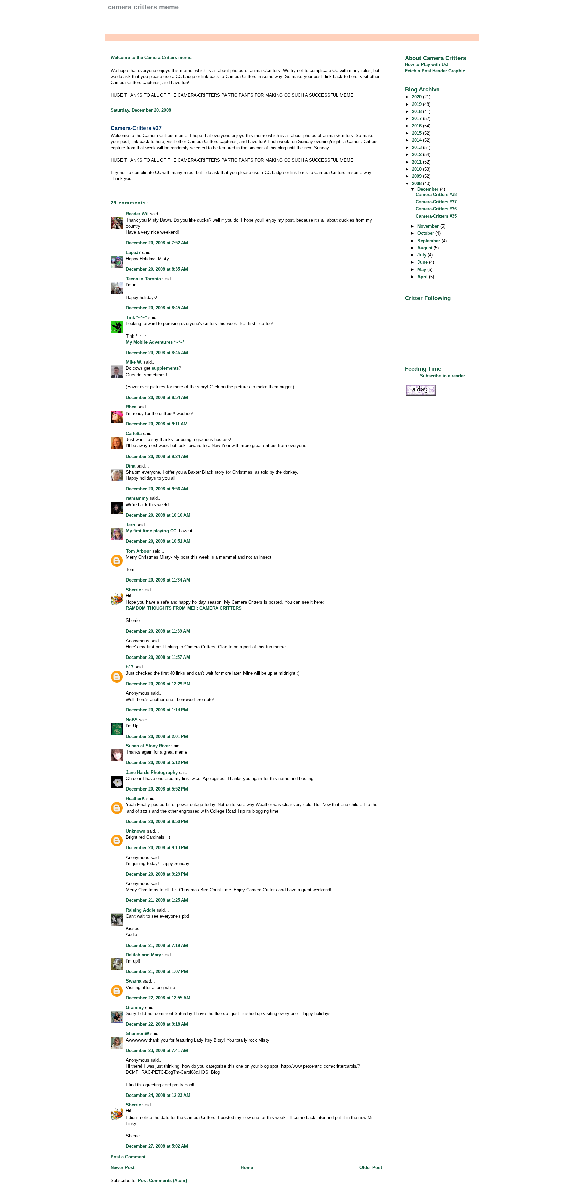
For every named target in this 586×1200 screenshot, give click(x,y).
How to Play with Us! (426, 64)
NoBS (132, 719)
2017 (417, 118)
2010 (417, 169)
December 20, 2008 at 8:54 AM (157, 397)
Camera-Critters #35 (436, 216)
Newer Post (122, 1167)
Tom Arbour (138, 551)
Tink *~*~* (136, 317)
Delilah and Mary (143, 954)
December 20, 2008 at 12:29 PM (158, 683)
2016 (417, 125)
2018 (417, 111)
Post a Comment (128, 1156)
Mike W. (134, 362)
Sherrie (133, 589)
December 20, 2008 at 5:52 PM (157, 789)
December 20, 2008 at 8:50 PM (157, 821)
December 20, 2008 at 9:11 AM (157, 423)
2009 (417, 176)
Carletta (134, 433)
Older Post (370, 1167)
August (425, 247)
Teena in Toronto (143, 278)
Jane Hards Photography (152, 772)
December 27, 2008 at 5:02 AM (157, 1146)
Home (247, 1167)
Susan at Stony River (148, 745)
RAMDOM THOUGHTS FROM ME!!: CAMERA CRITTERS (184, 608)
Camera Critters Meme (143, 7)
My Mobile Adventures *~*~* (155, 342)
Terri (130, 524)
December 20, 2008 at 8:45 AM (157, 307)
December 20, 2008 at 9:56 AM (157, 488)
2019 (417, 104)
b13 (129, 666)
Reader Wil (137, 213)
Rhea (131, 406)
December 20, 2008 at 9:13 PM (157, 847)
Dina (130, 466)
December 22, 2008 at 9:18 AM (157, 1024)
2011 (417, 162)
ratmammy (137, 498)
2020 (417, 96)
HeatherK (135, 798)
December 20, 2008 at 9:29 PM (157, 874)
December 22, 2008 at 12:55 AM (158, 998)
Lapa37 (133, 252)
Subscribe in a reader (442, 375)
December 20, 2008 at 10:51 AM (158, 541)
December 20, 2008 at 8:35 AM (157, 269)
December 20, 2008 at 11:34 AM (158, 580)
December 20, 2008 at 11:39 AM (158, 631)
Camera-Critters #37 (136, 128)
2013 (417, 147)
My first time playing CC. (152, 530)
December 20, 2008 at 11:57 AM (158, 657)
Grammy (135, 1007)
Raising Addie (140, 910)
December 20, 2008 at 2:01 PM (157, 736)
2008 (417, 183)
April (423, 276)
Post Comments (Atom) (162, 1180)
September (429, 240)
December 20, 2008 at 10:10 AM (158, 515)
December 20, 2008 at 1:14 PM (157, 709)
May (422, 269)
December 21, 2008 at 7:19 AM (157, 945)
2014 (417, 140)
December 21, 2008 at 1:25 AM (157, 900)
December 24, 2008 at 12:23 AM (158, 1095)
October (426, 233)
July (422, 255)
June (423, 262)
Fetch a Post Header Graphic (435, 70)
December (428, 189)
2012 (417, 154)
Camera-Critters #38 (436, 194)
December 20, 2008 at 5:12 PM (157, 762)
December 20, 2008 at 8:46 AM (157, 352)
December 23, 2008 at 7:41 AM (157, 1050)
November (428, 226)
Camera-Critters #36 (436, 208)
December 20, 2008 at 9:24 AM (157, 456)
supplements (165, 368)
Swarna (133, 981)
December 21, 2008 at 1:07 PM (157, 971)
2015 (417, 133)
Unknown (135, 831)
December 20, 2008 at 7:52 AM (157, 242)
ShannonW (137, 1033)
